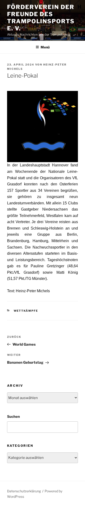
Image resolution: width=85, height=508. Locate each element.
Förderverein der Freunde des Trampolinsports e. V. (41, 18)
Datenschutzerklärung (24, 491)
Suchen (13, 416)
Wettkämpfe (26, 310)
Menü (45, 47)
